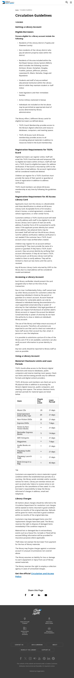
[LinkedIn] (48, 658)
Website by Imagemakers (37, 671)
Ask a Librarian (37, 645)
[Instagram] (30, 658)
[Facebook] (20, 658)
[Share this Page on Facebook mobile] (25, 595)
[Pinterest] (44, 658)
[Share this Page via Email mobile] (46, 595)
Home (17, 10)
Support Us (46, 650)
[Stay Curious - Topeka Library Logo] (37, 612)
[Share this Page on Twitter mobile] (32, 595)
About (55, 645)
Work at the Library (28, 650)
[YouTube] (39, 658)
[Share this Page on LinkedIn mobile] (39, 595)
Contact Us (19, 645)
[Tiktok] (53, 658)
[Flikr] (34, 658)
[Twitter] (25, 658)
